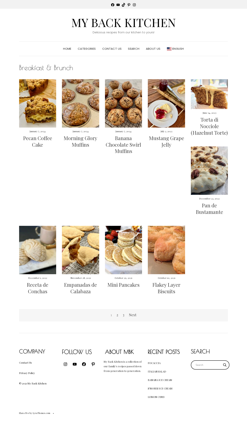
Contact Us (112, 49)
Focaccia (154, 363)
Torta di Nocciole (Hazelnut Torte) (209, 126)
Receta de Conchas (37, 288)
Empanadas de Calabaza (80, 288)
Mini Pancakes (123, 284)
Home (67, 49)
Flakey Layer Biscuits (166, 288)
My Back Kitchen (123, 22)
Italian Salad (157, 371)
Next (132, 315)
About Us (153, 49)
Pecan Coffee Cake (37, 141)
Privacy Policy (27, 373)
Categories (87, 49)
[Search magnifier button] (225, 365)
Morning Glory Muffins (80, 141)
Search (133, 49)
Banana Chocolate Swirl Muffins (123, 145)
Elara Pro (24, 413)
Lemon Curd (156, 396)
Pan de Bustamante (209, 208)
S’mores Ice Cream (160, 388)
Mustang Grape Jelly (166, 141)
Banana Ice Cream (160, 380)
